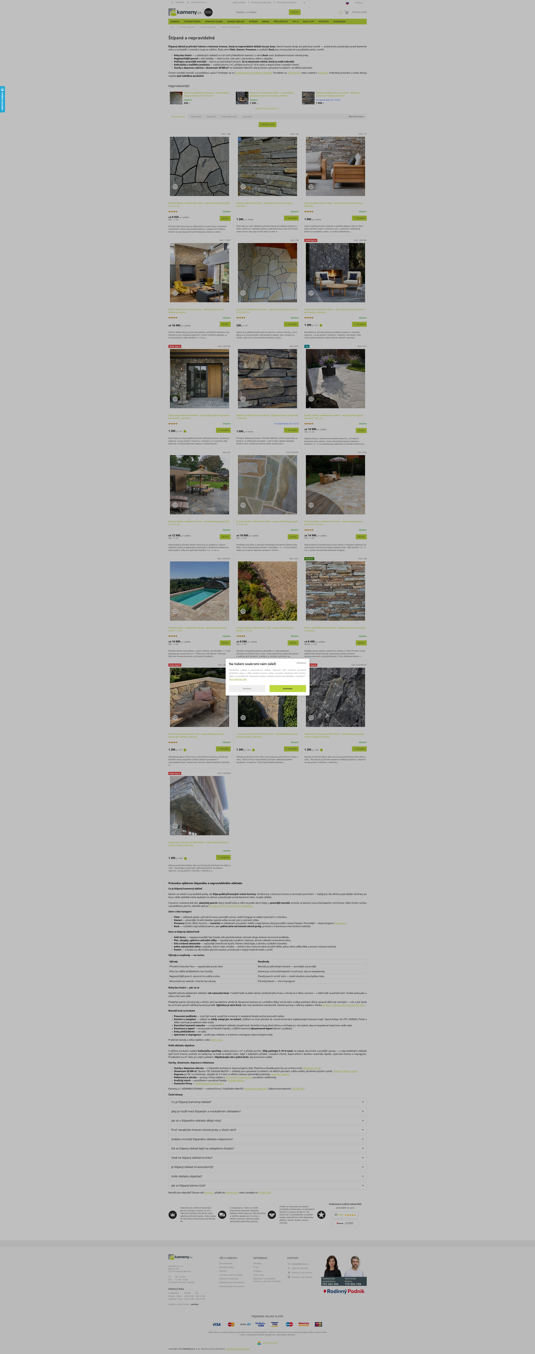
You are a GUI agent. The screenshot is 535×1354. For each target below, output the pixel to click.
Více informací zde (237, 679)
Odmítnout (301, 662)
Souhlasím (287, 688)
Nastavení (247, 688)
